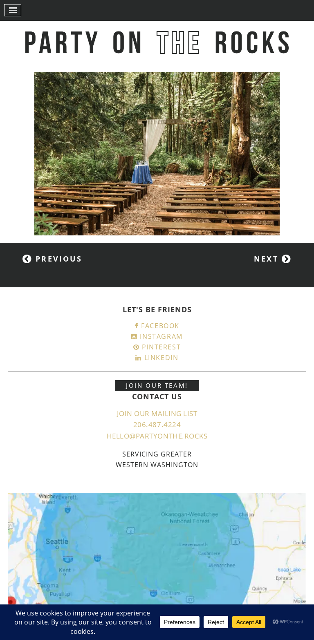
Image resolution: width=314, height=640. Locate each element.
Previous (57, 259)
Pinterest (160, 346)
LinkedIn (160, 357)
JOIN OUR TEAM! (157, 385)
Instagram (160, 336)
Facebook (159, 325)
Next (268, 259)
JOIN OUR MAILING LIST (157, 413)
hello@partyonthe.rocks (157, 436)
